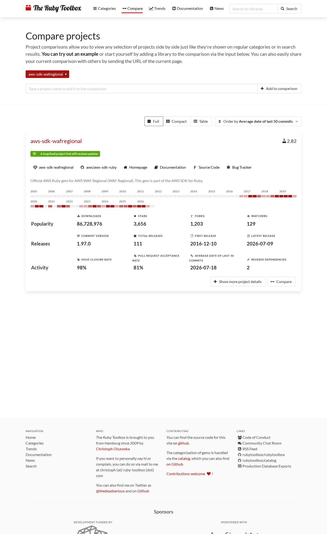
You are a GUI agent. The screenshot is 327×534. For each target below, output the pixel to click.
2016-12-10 (203, 243)
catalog (184, 458)
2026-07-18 (203, 267)
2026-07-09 (260, 243)
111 (138, 243)
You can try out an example (70, 54)
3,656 (140, 224)
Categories (35, 443)
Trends (31, 448)
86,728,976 (89, 224)
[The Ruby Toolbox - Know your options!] (53, 8)
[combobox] (142, 88)
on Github (174, 464)
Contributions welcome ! (189, 473)
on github (181, 443)
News (30, 460)
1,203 (196, 224)
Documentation (39, 454)
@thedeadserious (110, 491)
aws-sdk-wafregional (56, 140)
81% (138, 267)
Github (143, 491)
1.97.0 (84, 243)
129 (251, 224)
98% (81, 267)
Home (31, 437)
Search (31, 466)
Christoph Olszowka (113, 448)
